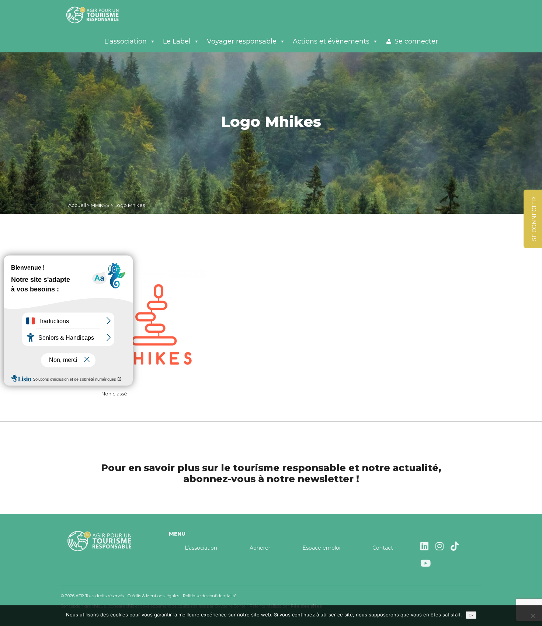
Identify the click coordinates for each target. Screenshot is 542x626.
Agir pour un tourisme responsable (101, 15)
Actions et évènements (331, 41)
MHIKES (100, 205)
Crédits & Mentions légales (153, 595)
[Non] (532, 615)
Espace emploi (321, 547)
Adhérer (260, 547)
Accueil (77, 205)
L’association (201, 547)
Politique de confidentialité (209, 595)
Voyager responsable (242, 41)
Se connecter (416, 41)
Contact (382, 547)
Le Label (177, 41)
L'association (125, 41)
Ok (471, 615)
